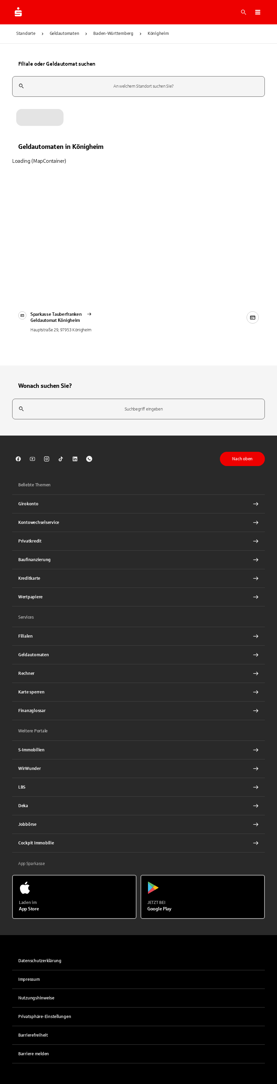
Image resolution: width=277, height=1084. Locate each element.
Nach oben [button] (242, 459)
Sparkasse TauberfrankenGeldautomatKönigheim (56, 317)
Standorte (25, 33)
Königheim (158, 33)
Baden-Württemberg (113, 33)
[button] (258, 12)
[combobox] (138, 86)
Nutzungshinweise (36, 998)
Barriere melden (33, 1054)
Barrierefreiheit (33, 1035)
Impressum (29, 979)
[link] (18, 459)
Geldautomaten (64, 33)
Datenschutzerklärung (39, 960)
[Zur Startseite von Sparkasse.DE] (18, 12)
